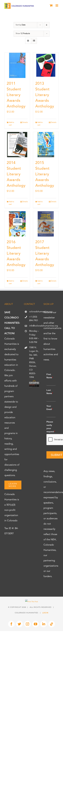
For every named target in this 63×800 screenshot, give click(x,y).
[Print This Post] (31, 602)
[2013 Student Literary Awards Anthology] (45, 65)
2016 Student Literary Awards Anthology (16, 253)
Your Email (49, 407)
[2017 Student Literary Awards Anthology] (45, 223)
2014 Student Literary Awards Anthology (16, 174)
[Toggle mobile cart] (51, 5)
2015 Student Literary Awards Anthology (44, 174)
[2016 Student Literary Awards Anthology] (17, 223)
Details (25, 122)
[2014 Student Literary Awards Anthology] (17, 144)
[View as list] (34, 41)
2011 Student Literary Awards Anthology (16, 95)
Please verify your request (50, 427)
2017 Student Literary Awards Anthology (44, 253)
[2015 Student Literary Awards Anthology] (45, 144)
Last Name (49, 391)
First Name (49, 376)
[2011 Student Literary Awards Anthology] (17, 65)
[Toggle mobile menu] (57, 5)
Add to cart (11, 124)
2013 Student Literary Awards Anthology (44, 95)
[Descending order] (47, 25)
